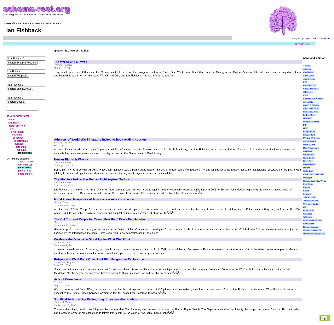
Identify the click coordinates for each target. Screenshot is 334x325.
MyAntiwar (307, 151)
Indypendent (309, 135)
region (11, 119)
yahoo (316, 38)
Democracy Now (310, 112)
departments (21, 141)
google (306, 38)
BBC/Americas (309, 85)
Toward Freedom (311, 201)
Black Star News (310, 89)
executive (18, 137)
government (17, 131)
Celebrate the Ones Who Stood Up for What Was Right (92, 239)
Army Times (308, 76)
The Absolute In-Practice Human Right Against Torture (91, 179)
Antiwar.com (308, 72)
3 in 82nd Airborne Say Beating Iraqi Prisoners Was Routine (95, 299)
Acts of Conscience (67, 279)
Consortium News (311, 108)
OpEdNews (308, 171)
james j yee (24, 170)
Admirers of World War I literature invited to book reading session (100, 139)
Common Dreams (311, 105)
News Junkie (309, 158)
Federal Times (309, 115)
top (323, 318)
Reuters (306, 187)
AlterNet (306, 66)
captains (21, 149)
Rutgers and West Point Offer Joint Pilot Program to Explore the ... (100, 259)
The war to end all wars (70, 61)
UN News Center (311, 204)
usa (12, 128)
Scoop (306, 191)
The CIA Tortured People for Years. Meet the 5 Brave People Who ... (101, 219)
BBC (305, 82)
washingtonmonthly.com (314, 233)
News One (308, 161)
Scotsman (307, 194)
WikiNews (307, 217)
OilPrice (306, 168)
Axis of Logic (309, 79)
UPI (305, 207)
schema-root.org (18, 115)
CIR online (308, 92)
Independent (309, 131)
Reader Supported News (314, 181)
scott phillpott (25, 173)
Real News (308, 184)
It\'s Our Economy (311, 138)
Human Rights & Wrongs (71, 159)
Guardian (307, 118)
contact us (301, 43)
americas (13, 122)
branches (17, 134)
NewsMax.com (309, 164)
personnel (20, 147)
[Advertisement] (86, 106)
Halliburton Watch (311, 122)
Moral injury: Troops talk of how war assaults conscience (94, 199)
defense (18, 143)
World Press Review (312, 220)
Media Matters (309, 141)
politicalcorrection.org (312, 230)
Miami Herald (309, 145)
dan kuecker (25, 164)
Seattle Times (309, 197)
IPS (305, 125)
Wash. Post (308, 210)
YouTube (325, 38)
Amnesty (307, 69)
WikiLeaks (307, 214)
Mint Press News (311, 148)
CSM (305, 95)
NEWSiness (308, 154)
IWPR (305, 128)
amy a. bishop (26, 161)
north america (17, 125)
